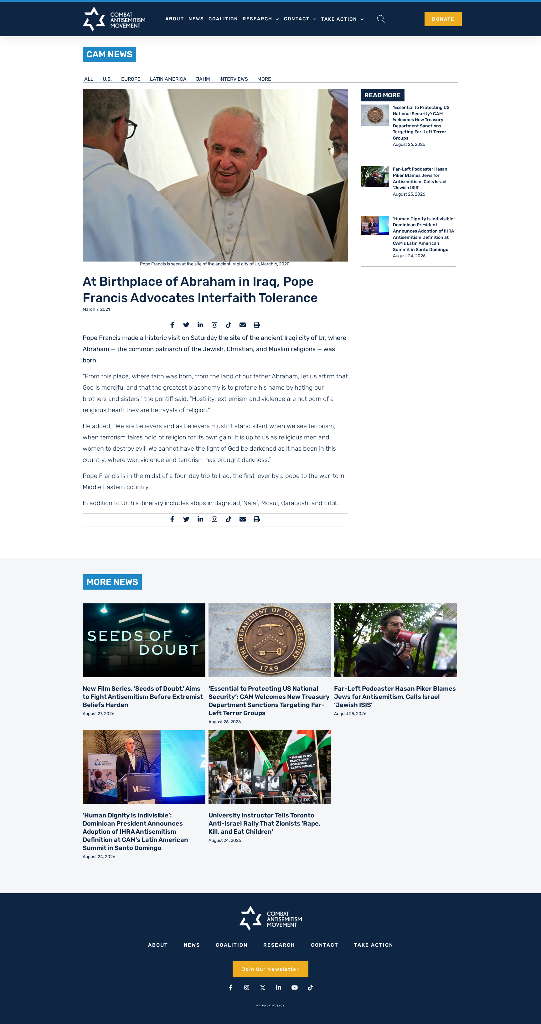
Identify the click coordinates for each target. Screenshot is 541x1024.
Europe (131, 79)
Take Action (339, 19)
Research (257, 19)
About (174, 19)
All (88, 79)
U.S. (107, 79)
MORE (264, 79)
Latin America (168, 79)
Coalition (223, 19)
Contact (297, 19)
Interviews (233, 79)
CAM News (109, 54)
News (196, 19)
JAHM (203, 79)
